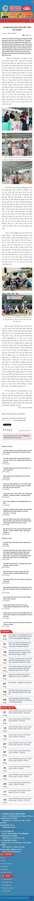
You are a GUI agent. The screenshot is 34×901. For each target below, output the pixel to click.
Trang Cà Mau (6, 891)
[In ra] (27, 35)
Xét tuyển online (7, 882)
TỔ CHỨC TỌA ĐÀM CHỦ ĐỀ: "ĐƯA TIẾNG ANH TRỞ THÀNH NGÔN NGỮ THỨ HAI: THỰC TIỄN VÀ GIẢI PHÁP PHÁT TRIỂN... (20, 660)
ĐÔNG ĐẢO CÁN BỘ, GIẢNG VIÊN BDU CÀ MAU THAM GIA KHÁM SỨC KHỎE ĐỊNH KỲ (20, 692)
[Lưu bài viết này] (30, 35)
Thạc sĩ (3, 861)
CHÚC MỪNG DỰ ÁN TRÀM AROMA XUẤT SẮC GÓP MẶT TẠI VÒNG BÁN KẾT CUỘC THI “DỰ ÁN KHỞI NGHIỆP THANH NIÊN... (20, 636)
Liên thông (4, 866)
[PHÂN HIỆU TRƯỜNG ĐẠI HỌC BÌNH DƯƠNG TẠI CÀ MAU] (17, 8)
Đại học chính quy (6, 863)
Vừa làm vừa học (6, 872)
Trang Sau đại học (7, 888)
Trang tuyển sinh (7, 879)
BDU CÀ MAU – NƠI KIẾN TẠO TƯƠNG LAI (20, 682)
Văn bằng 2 (4, 869)
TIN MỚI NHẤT (5, 631)
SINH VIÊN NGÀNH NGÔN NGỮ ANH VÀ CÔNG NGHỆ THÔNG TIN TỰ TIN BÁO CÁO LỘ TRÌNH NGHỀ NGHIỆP (20, 700)
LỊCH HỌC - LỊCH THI (7, 707)
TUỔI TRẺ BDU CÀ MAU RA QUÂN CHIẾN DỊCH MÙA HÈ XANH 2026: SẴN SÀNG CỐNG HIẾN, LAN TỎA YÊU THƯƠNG (20, 668)
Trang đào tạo (6, 885)
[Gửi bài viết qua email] (24, 35)
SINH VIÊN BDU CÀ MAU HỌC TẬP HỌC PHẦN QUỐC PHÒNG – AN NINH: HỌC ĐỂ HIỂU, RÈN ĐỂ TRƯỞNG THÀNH (20, 652)
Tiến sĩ (3, 858)
